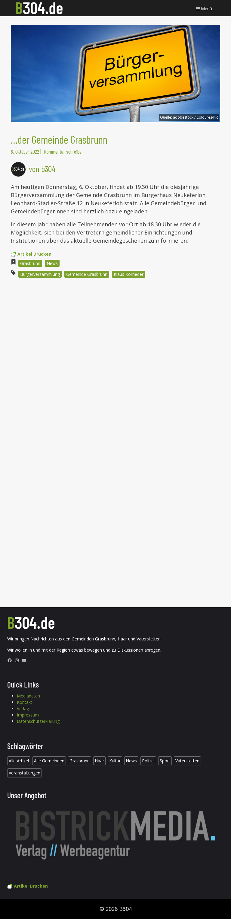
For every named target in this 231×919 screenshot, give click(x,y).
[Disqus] (115, 364)
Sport (165, 761)
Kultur (115, 761)
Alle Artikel (19, 761)
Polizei (148, 761)
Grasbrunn (30, 263)
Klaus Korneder (128, 274)
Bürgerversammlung (40, 274)
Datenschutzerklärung (38, 721)
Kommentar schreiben (64, 151)
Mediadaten (28, 696)
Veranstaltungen (24, 773)
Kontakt (24, 702)
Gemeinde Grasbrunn (86, 274)
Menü (206, 8)
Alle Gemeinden (49, 761)
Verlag (23, 708)
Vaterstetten (187, 761)
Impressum (28, 715)
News (52, 263)
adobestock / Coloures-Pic (195, 117)
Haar (99, 761)
